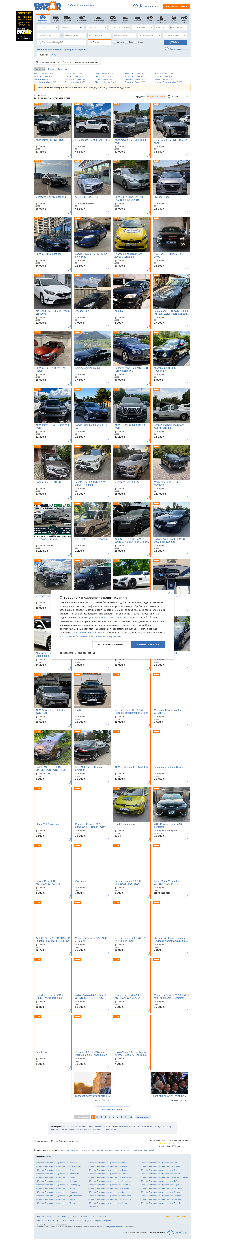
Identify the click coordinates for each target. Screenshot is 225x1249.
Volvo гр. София (163, 76)
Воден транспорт (164, 1127)
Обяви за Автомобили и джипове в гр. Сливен (160, 1170)
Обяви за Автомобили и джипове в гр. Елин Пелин (162, 1203)
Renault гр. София (105, 76)
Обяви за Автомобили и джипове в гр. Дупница (108, 1170)
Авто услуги (111, 1129)
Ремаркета (55, 1129)
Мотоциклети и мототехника (124, 1127)
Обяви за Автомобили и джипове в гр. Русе (55, 1170)
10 (130, 1117)
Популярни (40, 69)
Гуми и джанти (98, 1129)
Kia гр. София (73, 73)
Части (64, 1129)
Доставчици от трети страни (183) (108, 617)
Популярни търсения (103, 1220)
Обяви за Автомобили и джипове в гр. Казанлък (109, 1185)
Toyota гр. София (75, 82)
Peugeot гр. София (75, 79)
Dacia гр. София (163, 79)
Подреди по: (139, 96)
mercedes (65, 1150)
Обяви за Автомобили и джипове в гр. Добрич (160, 1181)
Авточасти (101, 1217)
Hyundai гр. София (45, 82)
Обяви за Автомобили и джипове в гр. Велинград (109, 1196)
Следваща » (143, 1117)
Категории (62, 69)
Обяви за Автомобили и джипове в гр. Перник (160, 1174)
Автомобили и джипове (87, 62)
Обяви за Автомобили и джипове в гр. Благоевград (110, 1177)
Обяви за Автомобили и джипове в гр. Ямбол (55, 1188)
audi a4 (100, 1150)
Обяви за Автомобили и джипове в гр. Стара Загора (58, 1166)
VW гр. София (104, 73)
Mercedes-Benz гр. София (168, 82)
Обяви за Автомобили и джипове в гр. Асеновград (58, 1185)
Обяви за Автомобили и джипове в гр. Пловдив (56, 1163)
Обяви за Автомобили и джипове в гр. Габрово (56, 1181)
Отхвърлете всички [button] (110, 644)
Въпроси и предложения (177, 1217)
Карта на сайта (67, 1220)
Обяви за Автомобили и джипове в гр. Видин (107, 1192)
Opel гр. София (74, 76)
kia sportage (85, 1150)
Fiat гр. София (42, 79)
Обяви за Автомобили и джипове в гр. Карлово (56, 1192)
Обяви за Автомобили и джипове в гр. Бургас (160, 1163)
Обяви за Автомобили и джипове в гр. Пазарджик (57, 1174)
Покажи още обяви (112, 1109)
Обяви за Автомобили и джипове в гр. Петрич (56, 1199)
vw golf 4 (127, 1150)
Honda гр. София (134, 73)
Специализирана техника (99, 1127)
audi (93, 1150)
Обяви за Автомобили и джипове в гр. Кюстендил (109, 1181)
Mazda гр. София (134, 76)
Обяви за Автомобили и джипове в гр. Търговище (109, 1199)
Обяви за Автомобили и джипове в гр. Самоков (161, 1196)
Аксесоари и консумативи (79, 1129)
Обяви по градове (84, 1220)
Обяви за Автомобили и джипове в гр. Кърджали (161, 1188)
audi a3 (151, 1150)
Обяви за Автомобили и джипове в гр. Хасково (108, 1174)
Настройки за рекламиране (89, 632)
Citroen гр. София (105, 82)
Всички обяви (49, 62)
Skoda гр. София (164, 73)
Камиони (82, 1127)
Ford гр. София (104, 79)
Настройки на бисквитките (75, 636)
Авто (65, 62)
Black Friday (53, 1220)
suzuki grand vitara (140, 1150)
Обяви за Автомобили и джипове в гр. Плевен (160, 1166)
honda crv (118, 1150)
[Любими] (135, 6)
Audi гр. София (43, 73)
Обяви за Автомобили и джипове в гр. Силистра (161, 1192)
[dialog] (112, 624)
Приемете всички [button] (148, 644)
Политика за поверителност (107, 636)
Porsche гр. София (135, 82)
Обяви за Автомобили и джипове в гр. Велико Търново (164, 1177)
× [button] (169, 593)
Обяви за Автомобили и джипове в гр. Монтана (108, 1188)
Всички (51, 69)
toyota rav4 (75, 1150)
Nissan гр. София (135, 79)
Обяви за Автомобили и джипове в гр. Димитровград (59, 1196)
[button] (77, 653)
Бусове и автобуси (69, 1127)
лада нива (108, 1150)
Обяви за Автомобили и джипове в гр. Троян (55, 1203)
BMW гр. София (43, 76)
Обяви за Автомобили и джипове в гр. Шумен (55, 1177)
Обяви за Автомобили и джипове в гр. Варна (107, 1163)
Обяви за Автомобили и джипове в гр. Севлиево (161, 1199)
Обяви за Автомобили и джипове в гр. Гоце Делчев (162, 1185)
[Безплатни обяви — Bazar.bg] (47, 6)
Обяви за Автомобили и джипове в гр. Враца (107, 1166)
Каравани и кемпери (147, 1127)
